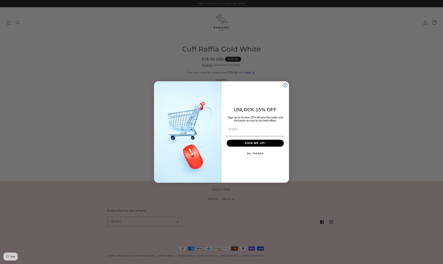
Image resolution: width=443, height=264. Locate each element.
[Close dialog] (285, 85)
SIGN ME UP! (255, 143)
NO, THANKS (255, 153)
